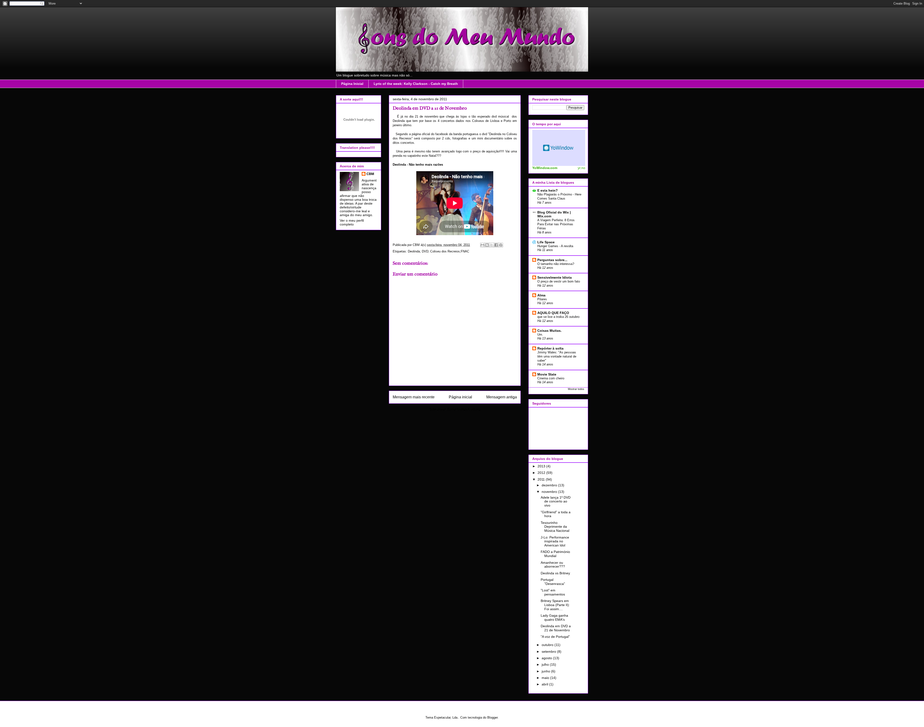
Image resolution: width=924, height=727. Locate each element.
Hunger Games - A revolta (555, 246)
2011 (542, 479)
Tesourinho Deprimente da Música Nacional (555, 527)
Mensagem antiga (501, 397)
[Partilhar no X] (491, 245)
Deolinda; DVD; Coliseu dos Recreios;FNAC (438, 251)
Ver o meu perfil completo (352, 222)
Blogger (492, 717)
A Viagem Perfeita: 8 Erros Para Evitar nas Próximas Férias (556, 224)
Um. (540, 334)
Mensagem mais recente (414, 397)
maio (546, 678)
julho (546, 664)
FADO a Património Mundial (555, 554)
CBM (370, 174)
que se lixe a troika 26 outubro (558, 317)
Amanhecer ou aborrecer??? (553, 565)
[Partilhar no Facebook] (496, 245)
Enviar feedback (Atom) (463, 409)
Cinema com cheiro (550, 378)
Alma (541, 295)
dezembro (550, 485)
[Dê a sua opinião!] (487, 245)
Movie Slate (546, 374)
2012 (542, 473)
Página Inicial (352, 84)
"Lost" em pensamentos (553, 592)
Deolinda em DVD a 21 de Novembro (556, 628)
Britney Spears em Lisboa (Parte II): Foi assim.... (555, 605)
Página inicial (460, 397)
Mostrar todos (576, 389)
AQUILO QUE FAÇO (553, 313)
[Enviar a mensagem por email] (482, 245)
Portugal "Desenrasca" (553, 582)
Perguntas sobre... (552, 260)
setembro (549, 651)
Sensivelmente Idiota (554, 277)
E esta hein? (547, 190)
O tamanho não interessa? (555, 264)
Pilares (542, 299)
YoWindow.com (544, 168)
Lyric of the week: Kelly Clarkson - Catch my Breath (416, 84)
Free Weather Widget (558, 148)
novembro (550, 492)
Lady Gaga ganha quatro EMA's (554, 617)
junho (546, 671)
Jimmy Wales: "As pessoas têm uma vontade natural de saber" (556, 357)
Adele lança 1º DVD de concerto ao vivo (556, 501)
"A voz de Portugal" (555, 637)
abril (545, 684)
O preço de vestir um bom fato (558, 281)
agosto (547, 658)
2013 (542, 466)
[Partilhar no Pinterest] (500, 245)
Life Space (546, 242)
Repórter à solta (550, 348)
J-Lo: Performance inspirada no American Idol (555, 541)
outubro (548, 645)
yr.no (581, 168)
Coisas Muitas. (549, 330)
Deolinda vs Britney (555, 573)
